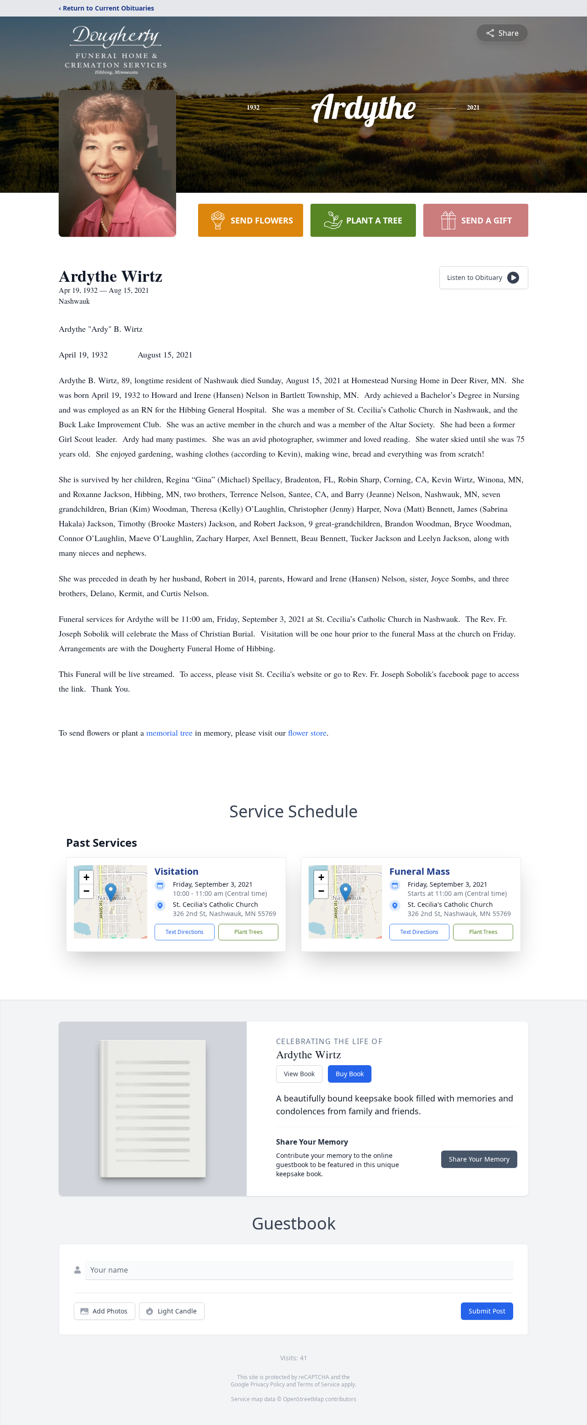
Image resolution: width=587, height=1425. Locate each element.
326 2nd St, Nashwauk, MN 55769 (224, 913)
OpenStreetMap (303, 1399)
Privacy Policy (267, 1384)
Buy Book (350, 1073)
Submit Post (487, 1311)
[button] (110, 892)
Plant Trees (248, 932)
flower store (307, 732)
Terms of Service (318, 1384)
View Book (299, 1073)
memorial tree (169, 732)
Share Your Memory (479, 1159)
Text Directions (185, 932)
